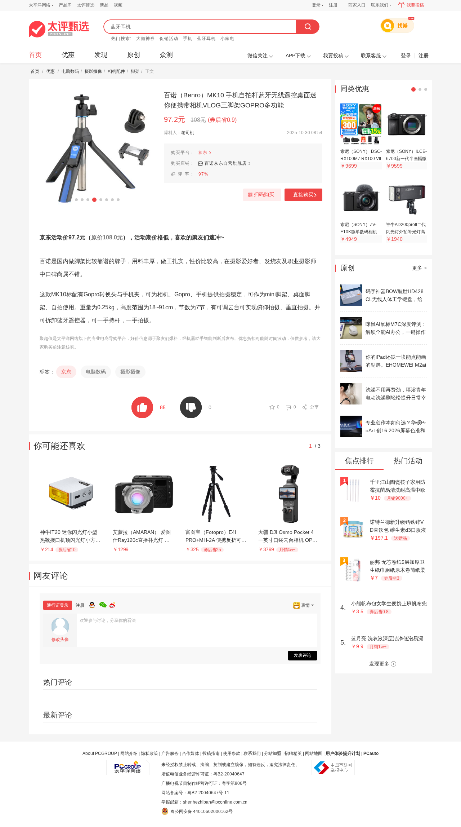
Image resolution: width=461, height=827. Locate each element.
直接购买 (303, 195)
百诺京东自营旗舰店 (226, 163)
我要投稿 (415, 5)
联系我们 (252, 753)
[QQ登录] (94, 604)
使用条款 (231, 753)
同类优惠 (354, 89)
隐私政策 (149, 753)
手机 (187, 38)
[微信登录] (104, 604)
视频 (118, 5)
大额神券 (145, 38)
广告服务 (170, 753)
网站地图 (313, 753)
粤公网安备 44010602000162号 (201, 811)
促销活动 (169, 38)
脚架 (135, 71)
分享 (314, 407)
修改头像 (60, 639)
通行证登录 (57, 605)
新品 (104, 5)
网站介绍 (129, 753)
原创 (133, 54)
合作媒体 (190, 753)
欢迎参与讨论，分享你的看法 (108, 620)
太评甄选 (85, 5)
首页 (35, 54)
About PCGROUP (99, 753)
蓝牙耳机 (206, 38)
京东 (202, 152)
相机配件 (116, 71)
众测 (166, 54)
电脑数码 (70, 71)
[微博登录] (114, 604)
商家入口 (357, 5)
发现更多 (379, 664)
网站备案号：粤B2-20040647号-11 (195, 792)
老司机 (187, 132)
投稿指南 (211, 753)
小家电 (227, 38)
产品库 (65, 5)
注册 (333, 5)
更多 (419, 268)
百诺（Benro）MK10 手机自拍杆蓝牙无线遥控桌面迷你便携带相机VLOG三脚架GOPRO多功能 (240, 100)
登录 (316, 5)
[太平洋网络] (127, 764)
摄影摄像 (93, 71)
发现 (100, 54)
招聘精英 (293, 753)
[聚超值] (59, 29)
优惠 (68, 54)
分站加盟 (272, 753)
